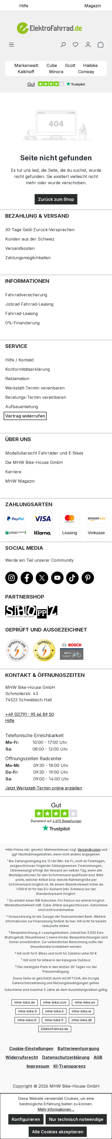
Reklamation (17, 378)
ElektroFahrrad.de (54, 1029)
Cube (52, 65)
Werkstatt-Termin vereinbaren (35, 387)
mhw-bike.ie (81, 1011)
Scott (70, 65)
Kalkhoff (26, 71)
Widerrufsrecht (21, 1057)
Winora (56, 71)
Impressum (38, 1066)
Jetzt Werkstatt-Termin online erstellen (43, 788)
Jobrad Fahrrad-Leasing (29, 304)
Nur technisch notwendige (76, 1119)
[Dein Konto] (88, 44)
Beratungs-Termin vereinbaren (35, 397)
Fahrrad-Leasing (21, 313)
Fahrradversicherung (26, 294)
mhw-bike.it (54, 1011)
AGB (98, 1057)
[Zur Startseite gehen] (56, 28)
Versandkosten (20, 248)
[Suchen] (63, 44)
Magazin (92, 5)
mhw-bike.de (24, 1002)
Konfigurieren (26, 1119)
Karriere (13, 471)
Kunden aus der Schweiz (29, 239)
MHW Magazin (20, 481)
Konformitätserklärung (27, 369)
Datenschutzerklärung (65, 1057)
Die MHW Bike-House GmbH (34, 462)
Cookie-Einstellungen (31, 1048)
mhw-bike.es (85, 1002)
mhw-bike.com (54, 1002)
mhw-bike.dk (82, 1020)
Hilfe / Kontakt (19, 359)
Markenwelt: (26, 65)
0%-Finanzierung (22, 322)
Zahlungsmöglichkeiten (28, 257)
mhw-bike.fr (27, 1011)
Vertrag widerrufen (25, 415)
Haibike (90, 65)
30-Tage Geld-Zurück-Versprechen (39, 229)
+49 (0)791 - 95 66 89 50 (29, 714)
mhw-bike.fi (54, 1020)
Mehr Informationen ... (56, 1109)
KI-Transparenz (69, 1066)
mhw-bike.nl (26, 1020)
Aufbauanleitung (21, 406)
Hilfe (23, 5)
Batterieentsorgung (78, 1048)
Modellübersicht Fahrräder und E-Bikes (44, 453)
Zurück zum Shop (56, 199)
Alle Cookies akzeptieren (57, 1131)
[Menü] (11, 44)
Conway (86, 71)
